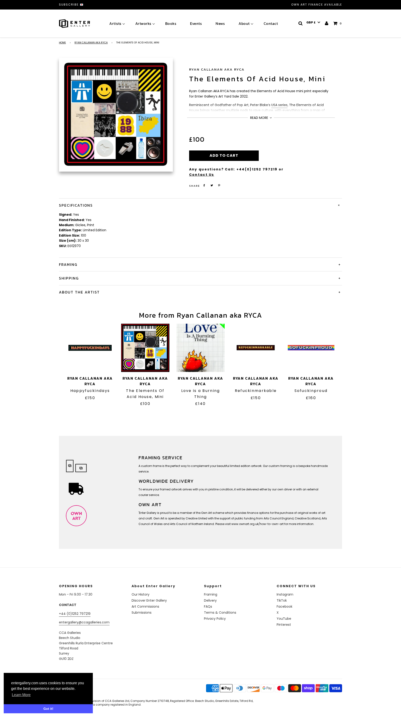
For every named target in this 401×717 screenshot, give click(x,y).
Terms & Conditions (220, 612)
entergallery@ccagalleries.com (84, 622)
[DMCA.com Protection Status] (95, 694)
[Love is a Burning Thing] (200, 348)
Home (62, 42)
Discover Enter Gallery (149, 600)
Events (196, 23)
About (244, 23)
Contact (271, 23)
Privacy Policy (215, 618)
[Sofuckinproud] (311, 348)
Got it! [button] (48, 708)
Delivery (210, 600)
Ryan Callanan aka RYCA (91, 42)
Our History (140, 594)
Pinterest (284, 624)
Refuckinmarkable (256, 390)
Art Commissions (145, 606)
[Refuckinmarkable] (256, 348)
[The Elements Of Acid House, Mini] (145, 348)
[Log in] (327, 23)
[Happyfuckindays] (90, 348)
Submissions (142, 612)
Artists (115, 23)
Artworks (143, 23)
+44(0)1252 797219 (257, 169)
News (220, 23)
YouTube (284, 618)
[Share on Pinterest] (219, 185)
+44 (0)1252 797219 (75, 613)
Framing (210, 594)
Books (170, 23)
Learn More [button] (21, 695)
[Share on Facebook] (204, 185)
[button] (313, 22)
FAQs (208, 606)
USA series (279, 105)
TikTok (282, 600)
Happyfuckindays (90, 390)
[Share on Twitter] (211, 185)
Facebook (284, 606)
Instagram (285, 594)
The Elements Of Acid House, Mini (257, 79)
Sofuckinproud (311, 390)
